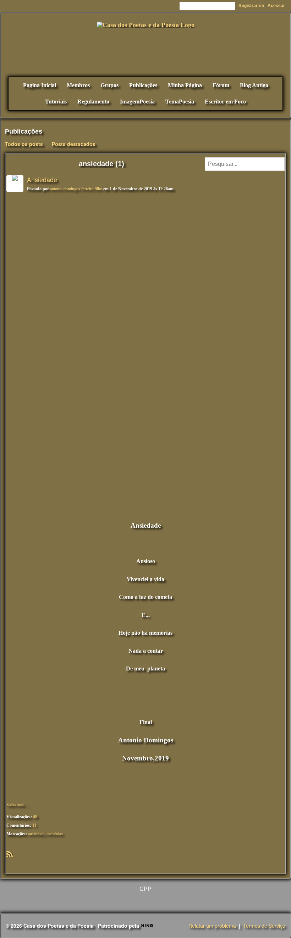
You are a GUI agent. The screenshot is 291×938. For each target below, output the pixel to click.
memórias (54, 833)
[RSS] (9, 853)
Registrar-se (251, 5)
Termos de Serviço (264, 925)
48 (35, 816)
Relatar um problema (212, 925)
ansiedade (36, 833)
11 (34, 825)
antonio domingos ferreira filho (76, 188)
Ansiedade (42, 179)
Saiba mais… (17, 805)
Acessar (276, 5)
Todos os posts (24, 143)
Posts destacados (73, 143)
